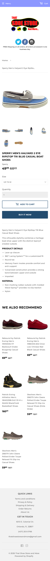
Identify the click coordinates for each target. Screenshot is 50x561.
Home (5, 60)
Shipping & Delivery (25, 505)
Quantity (6, 189)
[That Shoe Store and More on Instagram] (26, 546)
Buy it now (25, 214)
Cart (46, 3)
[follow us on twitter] (18, 42)
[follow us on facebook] (25, 42)
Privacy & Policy (25, 502)
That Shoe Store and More (27, 553)
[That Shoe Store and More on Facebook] (22, 546)
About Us (25, 512)
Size (4, 176)
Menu (8, 3)
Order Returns (25, 509)
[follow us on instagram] (32, 42)
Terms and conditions (25, 499)
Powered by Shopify (24, 556)
